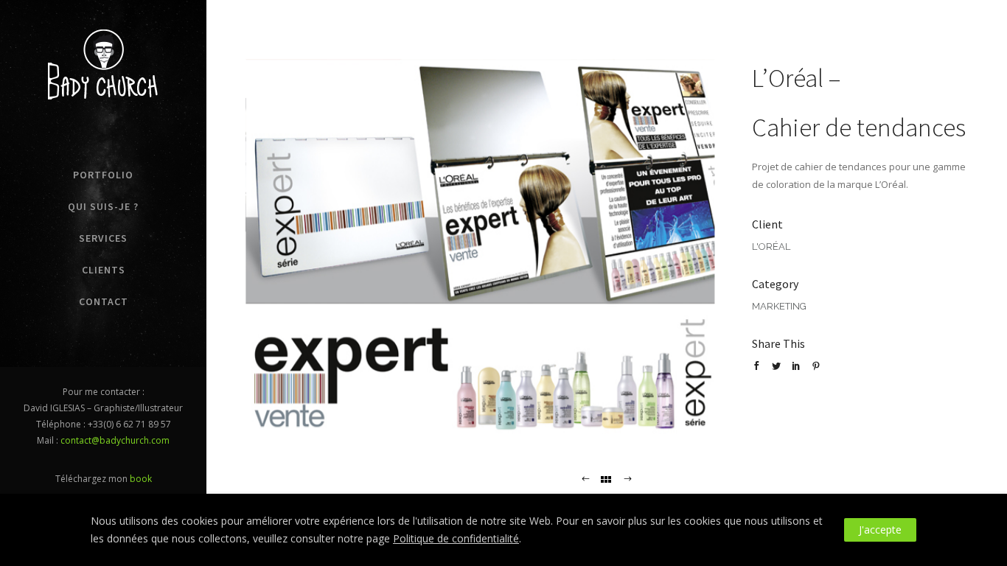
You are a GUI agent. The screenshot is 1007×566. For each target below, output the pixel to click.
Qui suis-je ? (103, 206)
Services (103, 238)
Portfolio (103, 174)
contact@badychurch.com (115, 440)
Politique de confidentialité (456, 538)
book (141, 478)
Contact (103, 301)
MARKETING (779, 306)
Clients (103, 269)
